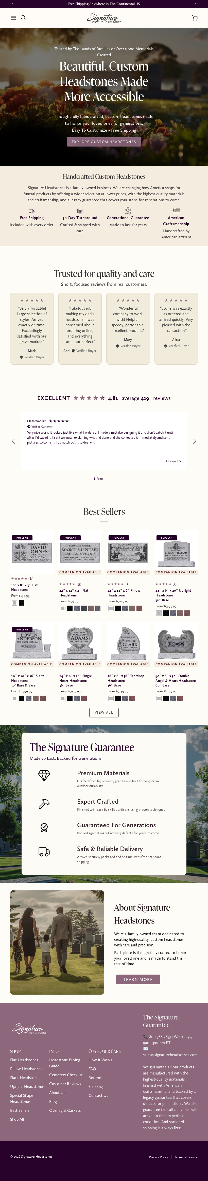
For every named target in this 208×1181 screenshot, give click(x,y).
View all (104, 712)
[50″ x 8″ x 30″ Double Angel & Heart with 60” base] (176, 644)
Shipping (96, 1086)
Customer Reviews (65, 1083)
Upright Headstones (27, 1086)
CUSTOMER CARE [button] (105, 1051)
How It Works (100, 1059)
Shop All (17, 1119)
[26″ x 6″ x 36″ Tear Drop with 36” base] (128, 644)
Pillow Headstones (26, 1068)
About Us (57, 1092)
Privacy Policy (158, 1157)
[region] (104, 441)
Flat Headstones (24, 1059)
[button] (14, 441)
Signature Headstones (36, 1156)
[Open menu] (15, 17)
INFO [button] (54, 1051)
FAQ (92, 1068)
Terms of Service (186, 1157)
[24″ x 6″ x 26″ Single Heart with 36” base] (80, 644)
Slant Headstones (25, 1077)
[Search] (25, 17)
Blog (53, 1101)
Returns (95, 1077)
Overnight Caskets (65, 1110)
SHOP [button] (15, 1051)
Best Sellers (19, 1110)
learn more (138, 979)
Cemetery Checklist (66, 1074)
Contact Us (98, 1095)
